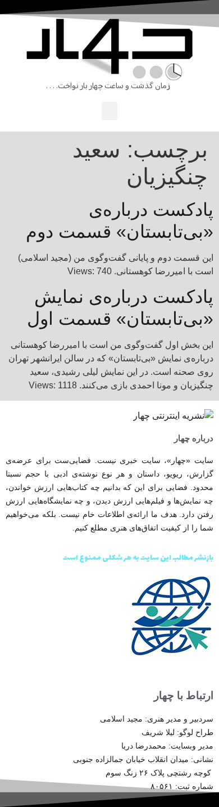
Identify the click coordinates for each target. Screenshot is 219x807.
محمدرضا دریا (143, 745)
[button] (109, 111)
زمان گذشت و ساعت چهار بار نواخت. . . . (108, 86)
